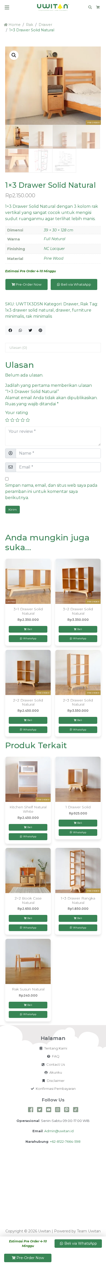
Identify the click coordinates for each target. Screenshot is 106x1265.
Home (14, 24)
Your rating (16, 412)
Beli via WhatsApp (75, 284)
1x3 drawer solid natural (29, 310)
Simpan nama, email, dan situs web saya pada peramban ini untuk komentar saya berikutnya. (51, 491)
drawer (63, 310)
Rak (29, 24)
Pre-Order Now (28, 284)
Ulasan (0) (18, 347)
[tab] (53, 347)
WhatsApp (29, 638)
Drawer (45, 24)
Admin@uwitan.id (59, 1131)
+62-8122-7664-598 (65, 1141)
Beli (29, 629)
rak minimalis (39, 316)
